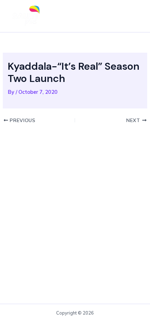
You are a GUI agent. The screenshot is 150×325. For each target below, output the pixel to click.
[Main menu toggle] (134, 16)
